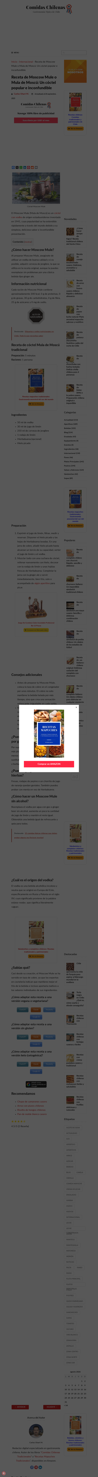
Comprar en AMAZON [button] (49, 764)
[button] (76, 707)
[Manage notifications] (4, 1473)
